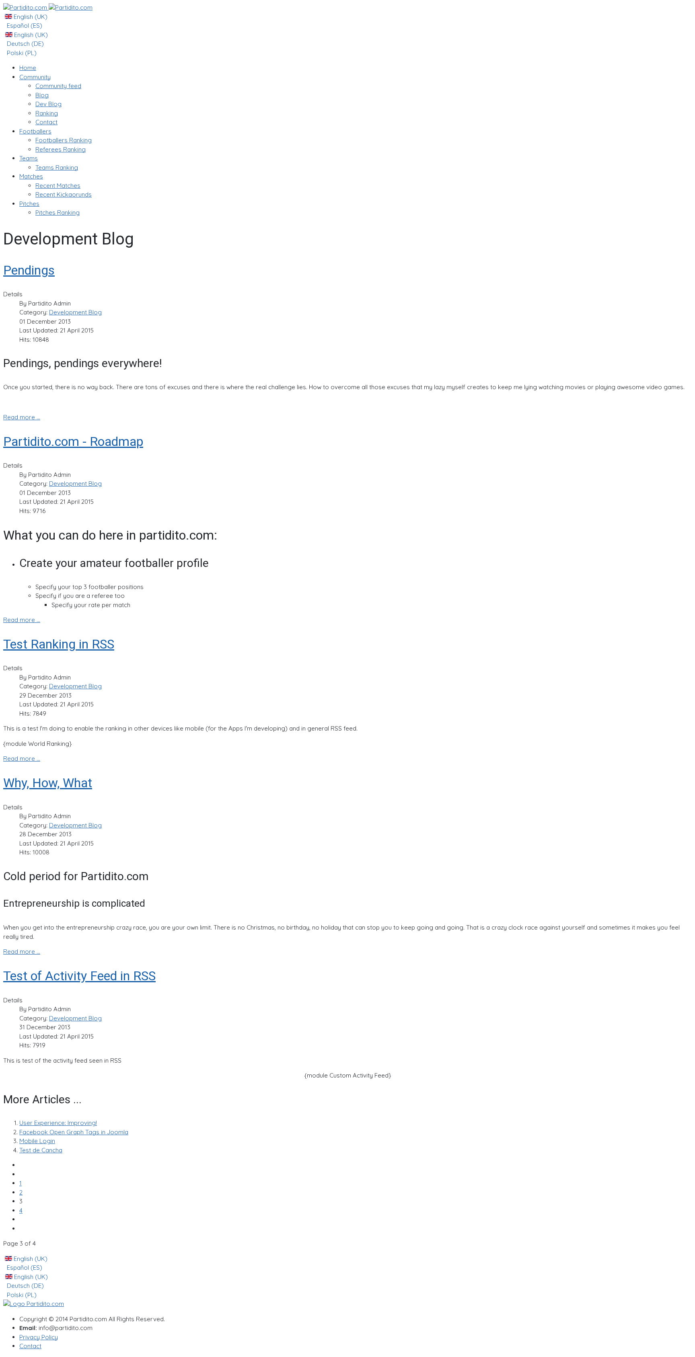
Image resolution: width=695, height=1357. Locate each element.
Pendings (29, 270)
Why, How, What (47, 782)
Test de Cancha (40, 1150)
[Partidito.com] (48, 7)
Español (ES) (23, 25)
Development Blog (75, 312)
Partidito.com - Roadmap (73, 441)
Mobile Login (37, 1141)
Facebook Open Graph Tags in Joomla (73, 1132)
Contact (30, 1346)
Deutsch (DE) (24, 43)
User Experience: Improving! (58, 1123)
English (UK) (29, 17)
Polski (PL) (21, 53)
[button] (35, 77)
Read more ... (21, 417)
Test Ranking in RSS (58, 644)
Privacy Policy (38, 1337)
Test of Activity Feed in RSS (79, 975)
